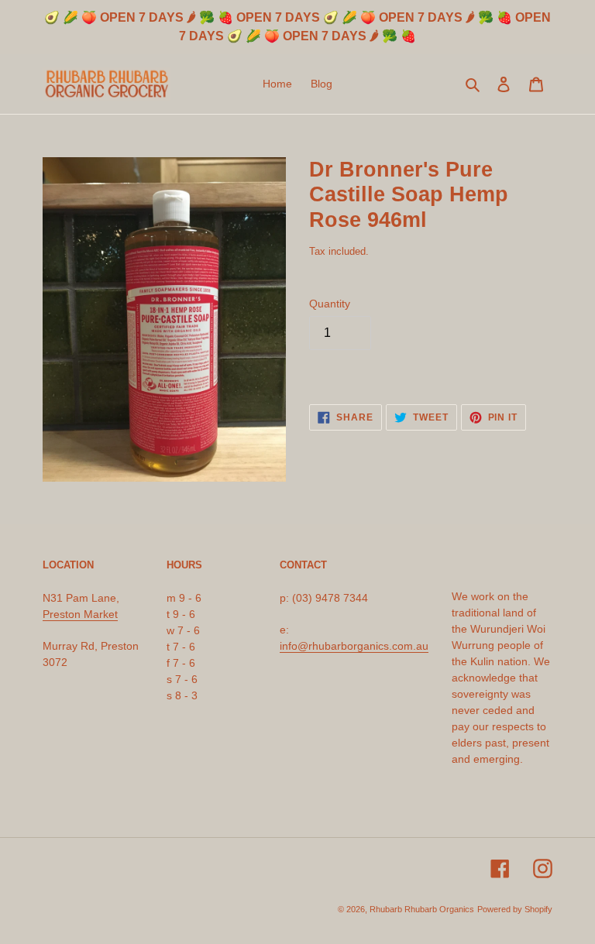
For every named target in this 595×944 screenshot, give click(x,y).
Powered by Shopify (514, 909)
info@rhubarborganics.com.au (354, 646)
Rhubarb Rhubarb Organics (422, 909)
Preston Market (80, 614)
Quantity (329, 303)
